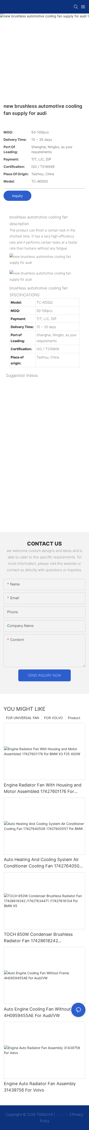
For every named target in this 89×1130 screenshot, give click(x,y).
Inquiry (17, 196)
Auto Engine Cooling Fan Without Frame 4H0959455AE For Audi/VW (44, 1012)
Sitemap (63, 1114)
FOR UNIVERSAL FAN (22, 718)
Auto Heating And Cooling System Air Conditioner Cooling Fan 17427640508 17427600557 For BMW (43, 863)
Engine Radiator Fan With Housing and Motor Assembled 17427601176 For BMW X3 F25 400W (42, 788)
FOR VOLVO (53, 718)
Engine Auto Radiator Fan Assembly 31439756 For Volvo (40, 1086)
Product (74, 718)
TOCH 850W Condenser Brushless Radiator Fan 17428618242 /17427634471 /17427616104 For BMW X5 (42, 938)
